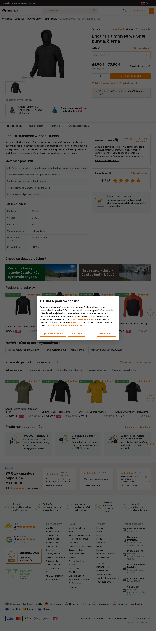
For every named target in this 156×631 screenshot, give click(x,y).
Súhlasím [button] (106, 334)
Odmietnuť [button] (76, 333)
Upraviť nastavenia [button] (53, 333)
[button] (74, 322)
